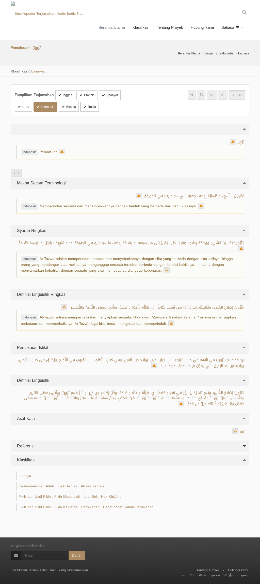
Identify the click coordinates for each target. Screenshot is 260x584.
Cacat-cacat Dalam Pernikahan (128, 507)
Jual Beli (91, 496)
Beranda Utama (112, 27)
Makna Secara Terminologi (41, 183)
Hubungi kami (202, 27)
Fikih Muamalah (67, 496)
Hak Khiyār (110, 496)
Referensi (25, 446)
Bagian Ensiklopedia (219, 53)
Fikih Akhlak (67, 486)
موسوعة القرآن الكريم (233, 575)
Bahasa (228, 27)
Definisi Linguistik (32, 380)
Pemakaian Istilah (33, 348)
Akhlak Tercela (92, 486)
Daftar (77, 555)
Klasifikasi (141, 27)
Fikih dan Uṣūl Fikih (35, 496)
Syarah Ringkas (31, 231)
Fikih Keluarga (66, 507)
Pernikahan (90, 507)
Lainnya (243, 53)
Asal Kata (25, 418)
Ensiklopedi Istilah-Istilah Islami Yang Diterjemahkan (49, 570)
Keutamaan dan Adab (36, 486)
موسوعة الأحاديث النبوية (197, 575)
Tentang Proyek (170, 27)
